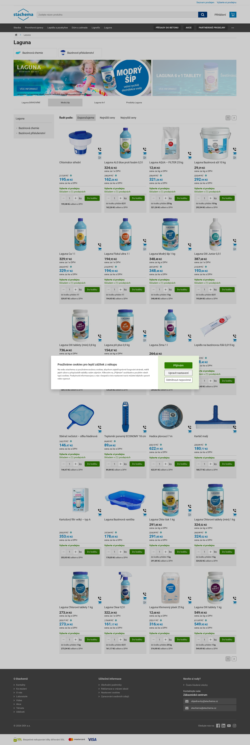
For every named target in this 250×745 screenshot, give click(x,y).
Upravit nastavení (178, 372)
